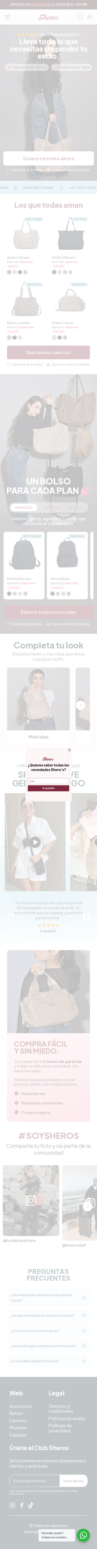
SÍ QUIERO (48, 788)
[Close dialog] (69, 750)
